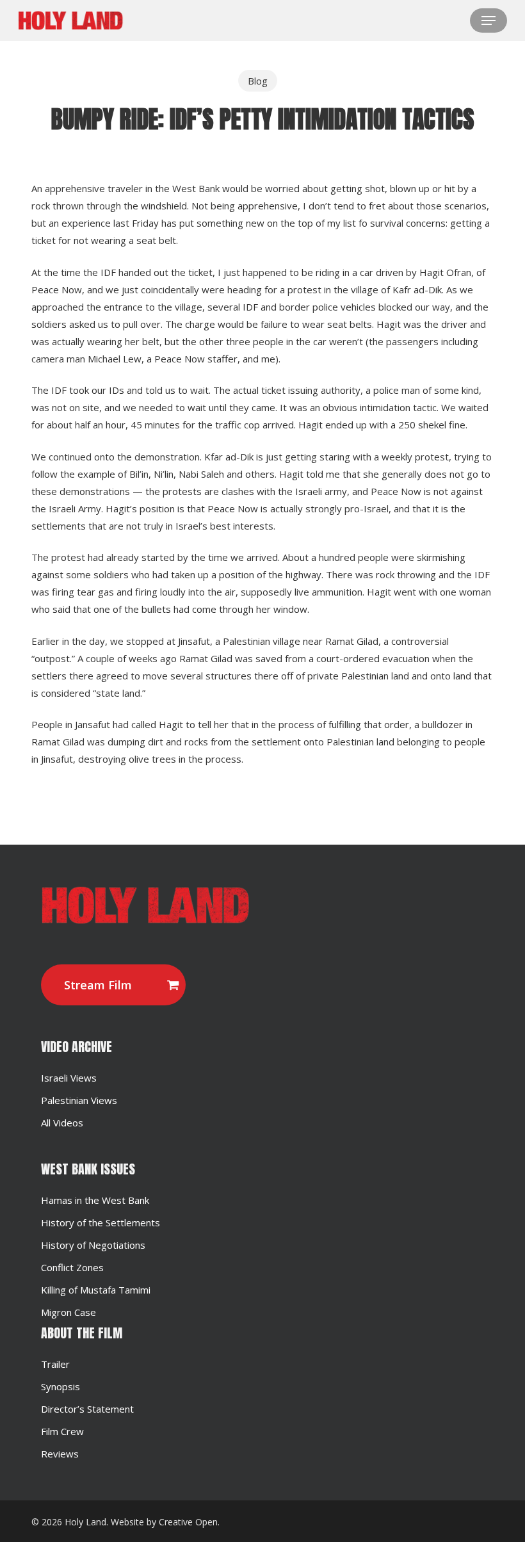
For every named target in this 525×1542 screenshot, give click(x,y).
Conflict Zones (72, 1267)
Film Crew (62, 1431)
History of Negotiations (93, 1244)
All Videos (62, 1122)
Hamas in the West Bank (95, 1200)
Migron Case (68, 1312)
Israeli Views (69, 1077)
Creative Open (188, 1522)
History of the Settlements (100, 1222)
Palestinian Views (79, 1100)
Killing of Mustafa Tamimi (95, 1289)
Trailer (55, 1364)
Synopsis (60, 1386)
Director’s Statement (87, 1408)
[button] (488, 20)
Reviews (60, 1453)
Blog (258, 80)
